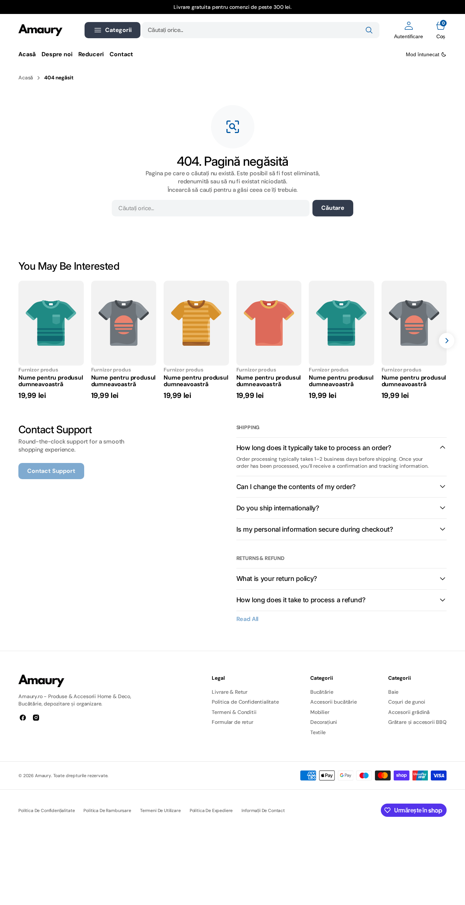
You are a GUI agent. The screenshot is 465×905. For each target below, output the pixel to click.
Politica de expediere (211, 811)
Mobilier (319, 712)
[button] (408, 30)
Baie (393, 692)
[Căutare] (369, 30)
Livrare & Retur (229, 692)
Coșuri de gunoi (406, 701)
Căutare (332, 208)
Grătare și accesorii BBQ (417, 722)
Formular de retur (232, 722)
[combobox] (260, 30)
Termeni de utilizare (160, 811)
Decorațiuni (323, 722)
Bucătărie (321, 692)
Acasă (25, 77)
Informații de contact (263, 811)
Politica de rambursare (107, 811)
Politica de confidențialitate (46, 811)
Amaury (43, 776)
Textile (318, 732)
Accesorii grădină (409, 712)
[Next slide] (446, 340)
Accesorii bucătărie (333, 701)
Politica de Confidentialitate (245, 701)
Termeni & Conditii (234, 712)
